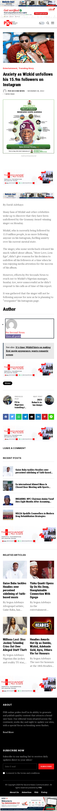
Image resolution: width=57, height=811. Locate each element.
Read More (8, 732)
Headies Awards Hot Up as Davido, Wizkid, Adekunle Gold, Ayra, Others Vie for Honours (41, 646)
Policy (44, 792)
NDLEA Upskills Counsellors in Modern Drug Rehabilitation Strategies (34, 515)
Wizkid (7, 383)
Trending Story (26, 68)
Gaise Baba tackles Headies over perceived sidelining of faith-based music (33, 472)
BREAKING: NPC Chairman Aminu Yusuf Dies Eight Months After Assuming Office (34, 502)
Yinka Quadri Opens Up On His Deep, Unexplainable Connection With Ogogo (42, 590)
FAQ (36, 792)
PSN (40, 787)
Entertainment (10, 68)
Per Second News (16, 91)
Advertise (26, 792)
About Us (14, 792)
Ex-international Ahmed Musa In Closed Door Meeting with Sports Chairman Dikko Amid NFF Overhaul (32, 487)
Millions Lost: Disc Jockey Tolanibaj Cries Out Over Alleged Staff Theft (15, 645)
